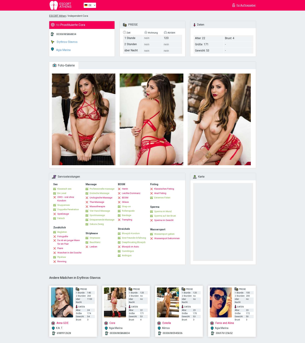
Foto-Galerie (66, 65)
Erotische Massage (99, 193)
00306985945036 (173, 333)
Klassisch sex (64, 188)
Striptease (95, 237)
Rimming (61, 261)
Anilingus (126, 255)
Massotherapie (97, 206)
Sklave (125, 202)
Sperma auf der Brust (165, 215)
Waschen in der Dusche (69, 252)
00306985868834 (66, 34)
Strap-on (126, 206)
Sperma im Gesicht (164, 220)
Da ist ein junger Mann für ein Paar (68, 242)
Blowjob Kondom (131, 233)
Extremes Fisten (162, 197)
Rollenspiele (128, 211)
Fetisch (61, 218)
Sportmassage (97, 215)
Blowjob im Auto (130, 246)
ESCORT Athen (57, 15)
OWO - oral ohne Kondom (65, 199)
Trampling (127, 219)
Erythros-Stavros (66, 42)
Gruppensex (63, 205)
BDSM (125, 197)
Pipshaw (61, 257)
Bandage (126, 215)
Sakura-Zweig (97, 224)
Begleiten (62, 232)
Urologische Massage (101, 197)
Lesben (93, 246)
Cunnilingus (128, 251)
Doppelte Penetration (68, 209)
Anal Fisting (160, 193)
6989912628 (64, 333)
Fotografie (62, 236)
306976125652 (224, 333)
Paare (60, 248)
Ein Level (61, 193)
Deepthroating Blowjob (134, 242)
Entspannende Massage (102, 219)
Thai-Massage (97, 202)
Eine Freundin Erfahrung (134, 237)
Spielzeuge (63, 214)
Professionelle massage (102, 188)
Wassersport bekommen (167, 238)
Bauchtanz (95, 242)
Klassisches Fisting (164, 188)
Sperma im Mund (163, 211)
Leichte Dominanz (131, 193)
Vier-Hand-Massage (100, 211)
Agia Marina (63, 50)
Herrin (125, 188)
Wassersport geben (164, 234)
